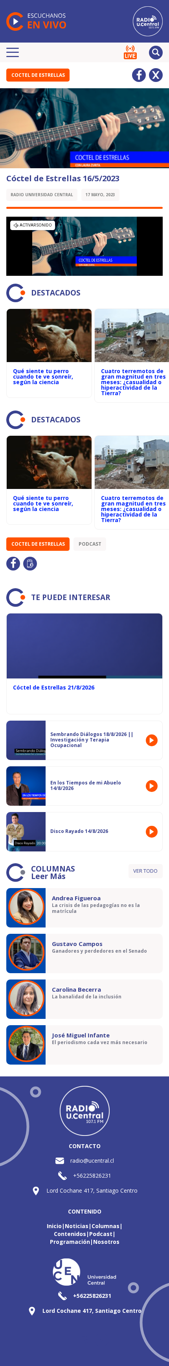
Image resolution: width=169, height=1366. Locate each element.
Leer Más (48, 876)
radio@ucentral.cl (92, 1160)
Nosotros (106, 1241)
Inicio (54, 1226)
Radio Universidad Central (42, 194)
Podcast (90, 544)
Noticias (76, 1226)
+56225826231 (92, 1175)
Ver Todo (145, 870)
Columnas (105, 1226)
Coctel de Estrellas (38, 75)
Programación (70, 1241)
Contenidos (70, 1234)
